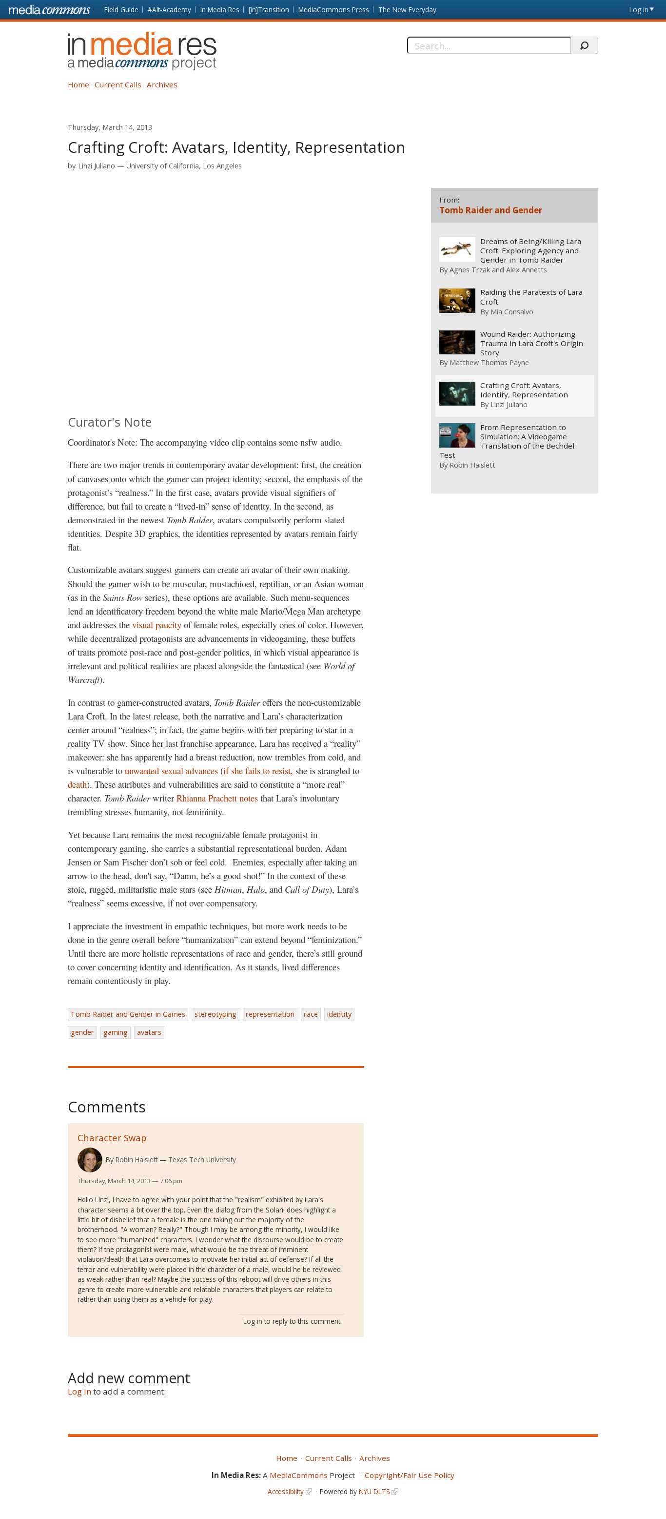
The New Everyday (407, 9)
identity (339, 1014)
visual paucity (156, 624)
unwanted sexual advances (171, 770)
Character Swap (112, 1137)
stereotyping (215, 1014)
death (77, 784)
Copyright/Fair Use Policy (409, 1475)
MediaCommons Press (333, 9)
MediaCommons (299, 1475)
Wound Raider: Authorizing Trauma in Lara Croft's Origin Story (531, 343)
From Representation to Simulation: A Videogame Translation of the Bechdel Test (506, 441)
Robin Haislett (136, 1159)
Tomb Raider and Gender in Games (128, 1014)
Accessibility (286, 1491)
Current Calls (118, 84)
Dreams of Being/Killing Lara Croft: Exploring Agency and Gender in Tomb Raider (530, 251)
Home (78, 84)
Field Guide (121, 9)
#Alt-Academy (169, 9)
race (311, 1014)
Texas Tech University (202, 1159)
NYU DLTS (374, 1491)
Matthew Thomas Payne (489, 362)
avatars (149, 1032)
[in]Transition (269, 9)
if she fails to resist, (258, 770)
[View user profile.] (90, 1160)
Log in (638, 9)
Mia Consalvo (511, 311)
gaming (115, 1032)
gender (82, 1032)
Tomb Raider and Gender (490, 210)
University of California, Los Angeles (184, 165)
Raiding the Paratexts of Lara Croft (531, 296)
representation (270, 1014)
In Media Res (219, 9)
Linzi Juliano (96, 165)
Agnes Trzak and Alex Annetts (498, 269)
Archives (162, 84)
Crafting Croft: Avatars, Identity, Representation (524, 390)
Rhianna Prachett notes (217, 798)
